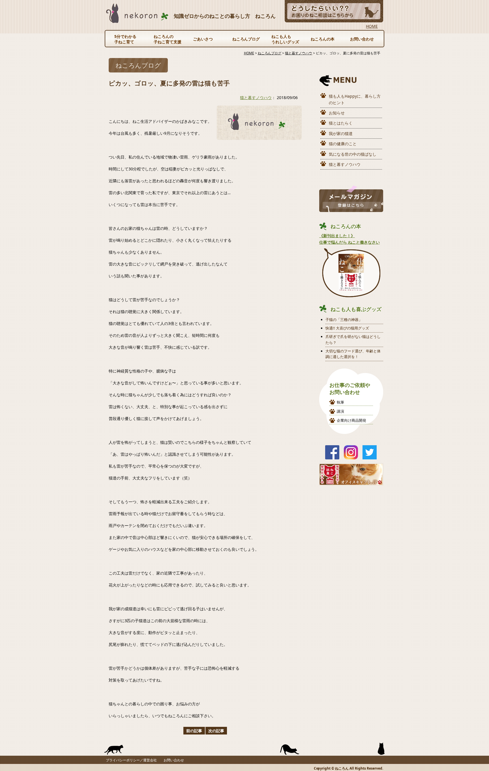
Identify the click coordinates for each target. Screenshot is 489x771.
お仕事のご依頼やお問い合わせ (349, 388)
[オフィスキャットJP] (351, 482)
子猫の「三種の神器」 (343, 319)
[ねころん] (137, 19)
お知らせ (337, 112)
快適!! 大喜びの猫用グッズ (347, 328)
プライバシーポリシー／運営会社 (131, 760)
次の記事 (216, 730)
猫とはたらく (341, 123)
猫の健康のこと (343, 143)
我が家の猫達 (341, 133)
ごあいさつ (203, 39)
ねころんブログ (246, 39)
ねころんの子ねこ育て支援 (167, 39)
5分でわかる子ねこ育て (125, 39)
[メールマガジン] (351, 208)
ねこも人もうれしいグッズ (285, 39)
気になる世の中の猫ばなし (352, 154)
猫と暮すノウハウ (256, 97)
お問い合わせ (362, 39)
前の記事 (194, 730)
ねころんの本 (322, 39)
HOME (372, 26)
